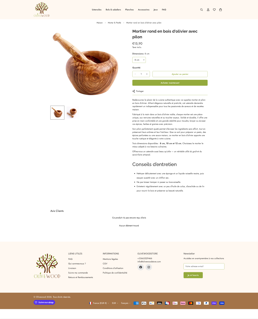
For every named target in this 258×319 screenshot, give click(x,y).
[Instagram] (149, 267)
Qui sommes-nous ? (77, 263)
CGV (105, 263)
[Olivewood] (42, 9)
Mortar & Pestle (114, 22)
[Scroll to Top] (253, 304)
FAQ (164, 9)
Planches (129, 9)
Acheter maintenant (170, 82)
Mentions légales (110, 259)
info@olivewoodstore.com (149, 261)
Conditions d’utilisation (113, 268)
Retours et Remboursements (80, 277)
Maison (100, 22)
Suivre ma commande (78, 272)
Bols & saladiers (113, 9)
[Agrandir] (120, 34)
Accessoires (143, 9)
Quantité (136, 67)
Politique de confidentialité (115, 272)
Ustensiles (96, 9)
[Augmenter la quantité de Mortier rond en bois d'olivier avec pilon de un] (147, 74)
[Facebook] (140, 267)
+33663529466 (144, 258)
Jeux (156, 9)
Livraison (72, 268)
